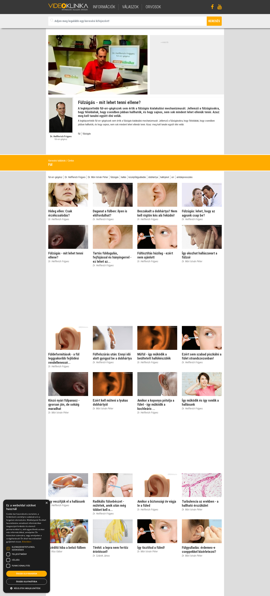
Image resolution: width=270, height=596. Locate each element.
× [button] (46, 503)
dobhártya (153, 177)
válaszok (130, 7)
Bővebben (26, 541)
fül (79, 133)
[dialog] (26, 546)
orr (172, 177)
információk (104, 7)
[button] (26, 588)
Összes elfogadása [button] (26, 573)
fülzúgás (87, 133)
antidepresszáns (184, 177)
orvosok (153, 7)
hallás (123, 177)
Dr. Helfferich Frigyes (75, 177)
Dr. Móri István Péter (98, 177)
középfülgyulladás (137, 177)
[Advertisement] (187, 65)
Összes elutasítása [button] (26, 581)
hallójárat (164, 177)
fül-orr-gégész (55, 177)
